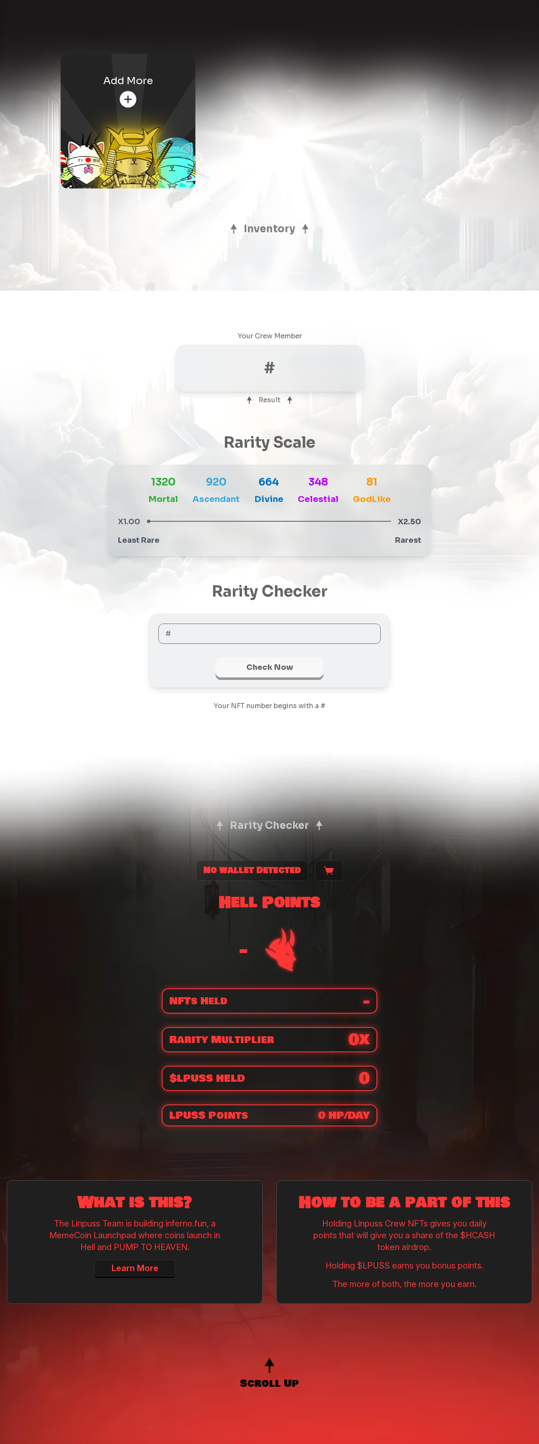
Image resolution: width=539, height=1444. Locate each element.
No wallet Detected (252, 870)
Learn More (135, 1268)
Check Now (269, 667)
